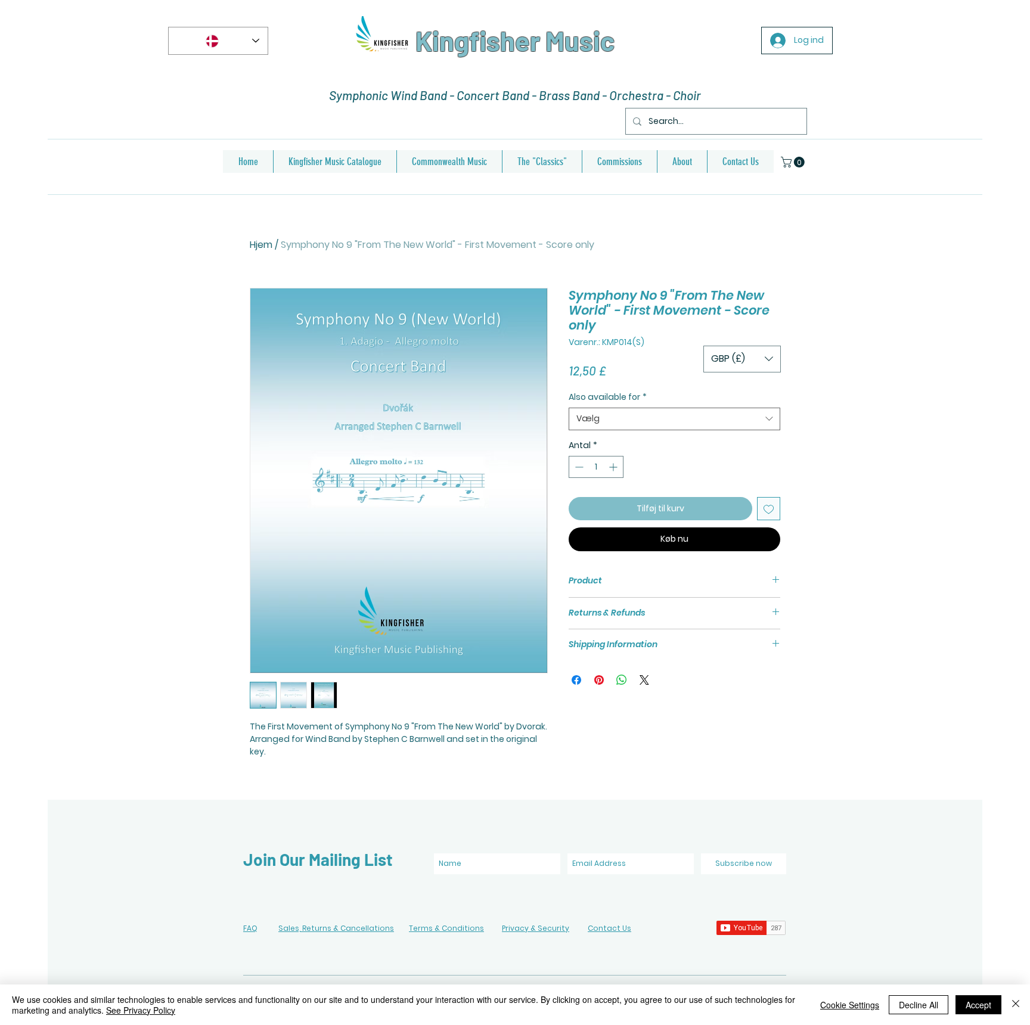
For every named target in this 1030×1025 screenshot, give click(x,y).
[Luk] (1016, 1004)
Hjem (261, 244)
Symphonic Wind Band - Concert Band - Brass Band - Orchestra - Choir (515, 95)
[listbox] (742, 359)
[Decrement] (577, 466)
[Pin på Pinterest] (599, 680)
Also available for (608, 397)
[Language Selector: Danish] (218, 41)
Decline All (918, 1005)
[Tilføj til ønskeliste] (768, 508)
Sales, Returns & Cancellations (336, 928)
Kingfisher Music (515, 40)
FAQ (250, 928)
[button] (794, 162)
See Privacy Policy (140, 1010)
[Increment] (614, 466)
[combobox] (674, 419)
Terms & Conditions (446, 928)
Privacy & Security (535, 928)
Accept (978, 1005)
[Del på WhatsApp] (622, 680)
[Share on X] (644, 680)
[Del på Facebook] (576, 680)
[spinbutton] (596, 466)
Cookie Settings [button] (849, 1005)
